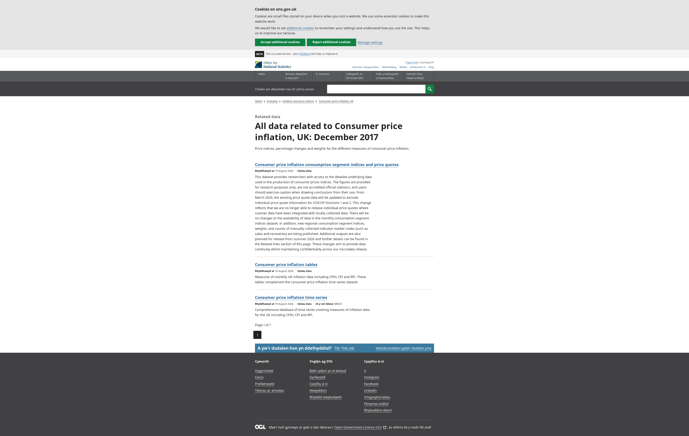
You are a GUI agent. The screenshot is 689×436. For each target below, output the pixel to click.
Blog (431, 67)
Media (403, 67)
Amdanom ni (418, 67)
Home (258, 101)
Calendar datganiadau (365, 67)
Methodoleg (389, 67)
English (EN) (412, 62)
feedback (304, 53)
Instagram (371, 377)
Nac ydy (348, 348)
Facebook (371, 384)
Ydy (337, 348)
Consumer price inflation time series (291, 297)
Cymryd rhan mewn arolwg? (415, 76)
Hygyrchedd (264, 371)
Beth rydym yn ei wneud (328, 371)
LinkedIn (370, 390)
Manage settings (370, 42)
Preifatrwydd (264, 384)
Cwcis (259, 377)
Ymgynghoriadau (377, 397)
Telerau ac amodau (269, 390)
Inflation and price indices (298, 101)
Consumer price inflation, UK (336, 101)
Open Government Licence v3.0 (357, 427)
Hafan (261, 74)
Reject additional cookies (331, 42)
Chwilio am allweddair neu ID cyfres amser (284, 89)
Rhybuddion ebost (378, 410)
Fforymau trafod (376, 404)
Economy (272, 101)
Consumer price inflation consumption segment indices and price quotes (327, 164)
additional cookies (300, 28)
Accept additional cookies (280, 42)
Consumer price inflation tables (286, 264)
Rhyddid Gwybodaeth (326, 397)
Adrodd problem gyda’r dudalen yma (403, 348)
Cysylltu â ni (319, 384)
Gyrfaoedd (317, 377)
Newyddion (318, 390)
